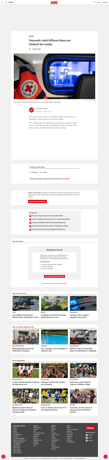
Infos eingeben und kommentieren (54, 276)
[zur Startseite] (91, 427)
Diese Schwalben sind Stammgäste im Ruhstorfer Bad (54, 350)
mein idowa (66, 179)
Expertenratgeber (17, 450)
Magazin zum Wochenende (19, 440)
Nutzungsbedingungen (46, 458)
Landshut (35, 429)
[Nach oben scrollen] (106, 456)
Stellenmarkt (70, 434)
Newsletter (15, 433)
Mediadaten (56, 458)
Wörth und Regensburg (38, 433)
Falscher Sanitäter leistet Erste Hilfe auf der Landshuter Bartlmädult (51, 219)
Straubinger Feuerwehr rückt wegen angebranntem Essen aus (53, 316)
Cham (34, 431)
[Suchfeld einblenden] (6, 2)
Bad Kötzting (36, 434)
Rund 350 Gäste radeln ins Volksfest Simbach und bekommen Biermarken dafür (24, 410)
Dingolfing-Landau (37, 440)
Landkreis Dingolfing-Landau (26, 327)
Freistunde (53, 438)
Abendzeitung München (18, 442)
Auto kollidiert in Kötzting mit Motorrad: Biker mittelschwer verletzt (25, 316)
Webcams (69, 440)
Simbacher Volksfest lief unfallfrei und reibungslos (53, 383)
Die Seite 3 (53, 433)
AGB (38, 458)
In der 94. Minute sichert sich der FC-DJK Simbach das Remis (54, 409)
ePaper (68, 427)
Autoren (15, 427)
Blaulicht (53, 429)
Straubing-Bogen (37, 427)
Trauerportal (69, 436)
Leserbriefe (15, 436)
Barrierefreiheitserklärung (66, 458)
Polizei (11, 2)
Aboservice (69, 431)
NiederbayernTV (17, 447)
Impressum (26, 458)
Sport (52, 431)
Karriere (15, 431)
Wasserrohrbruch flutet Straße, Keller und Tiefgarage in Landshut (50, 226)
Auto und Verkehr (55, 447)
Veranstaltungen (71, 442)
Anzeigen (69, 438)
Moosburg (35, 442)
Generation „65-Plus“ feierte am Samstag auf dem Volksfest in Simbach (81, 410)
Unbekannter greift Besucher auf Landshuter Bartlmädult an (48, 229)
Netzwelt (53, 449)
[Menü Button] (2, 2)
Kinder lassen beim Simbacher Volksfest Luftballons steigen (80, 383)
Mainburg (35, 438)
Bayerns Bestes (16, 449)
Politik (52, 436)
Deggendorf (36, 443)
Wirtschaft (53, 442)
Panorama (53, 445)
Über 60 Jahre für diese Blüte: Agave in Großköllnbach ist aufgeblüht (83, 350)
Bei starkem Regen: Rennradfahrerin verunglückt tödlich (47, 216)
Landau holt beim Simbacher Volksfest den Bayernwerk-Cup (25, 383)
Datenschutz (33, 458)
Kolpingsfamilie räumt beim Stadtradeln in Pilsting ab (23, 350)
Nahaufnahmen (55, 440)
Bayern (53, 427)
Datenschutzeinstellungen (79, 458)
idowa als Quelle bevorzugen (37, 201)
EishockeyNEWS (17, 443)
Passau (35, 445)
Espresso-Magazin (17, 452)
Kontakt (15, 429)
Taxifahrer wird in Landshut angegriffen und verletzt (79, 316)
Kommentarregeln (17, 434)
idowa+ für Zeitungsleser (72, 429)
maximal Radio (16, 445)
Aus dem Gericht (55, 434)
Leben (52, 443)
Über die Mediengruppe (18, 438)
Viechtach (35, 436)
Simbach (32, 119)
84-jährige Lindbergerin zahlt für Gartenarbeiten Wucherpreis (49, 222)
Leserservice (70, 433)
